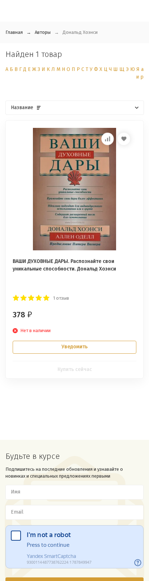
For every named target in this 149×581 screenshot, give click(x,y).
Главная (14, 32)
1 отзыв (61, 298)
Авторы (43, 32)
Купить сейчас (75, 369)
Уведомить (74, 347)
